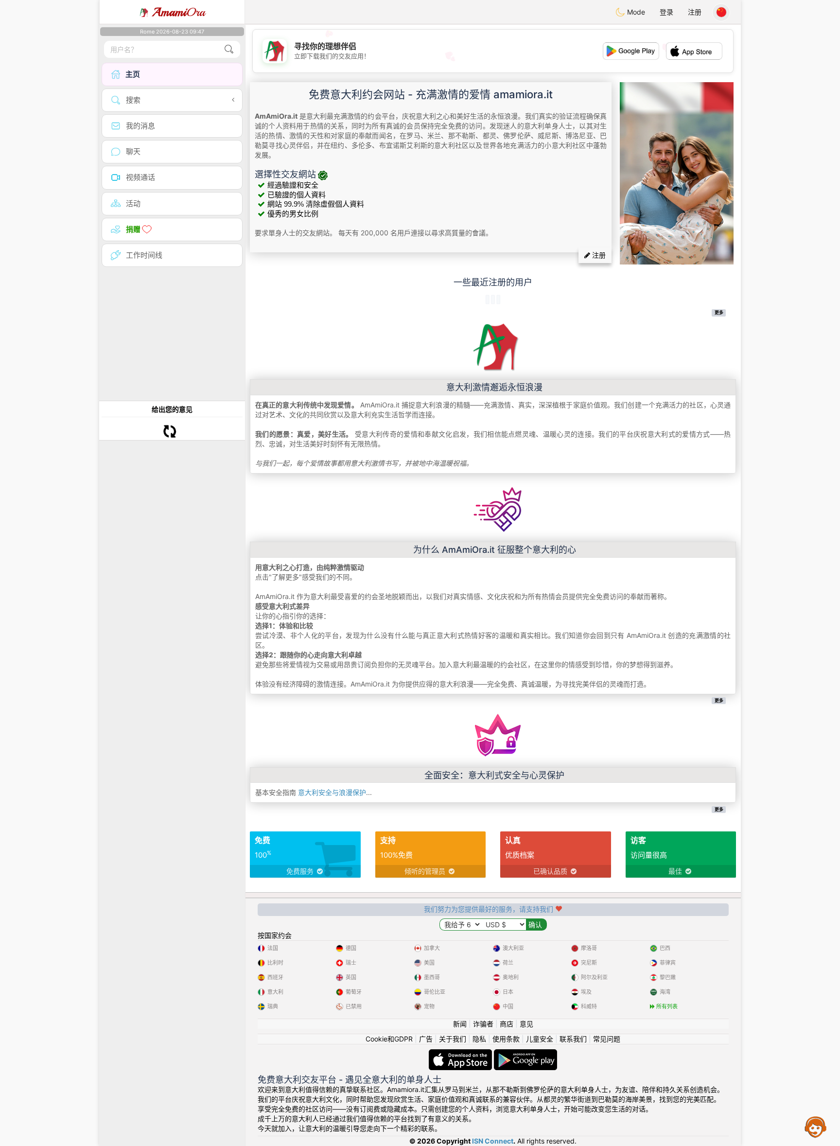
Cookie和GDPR (389, 1039)
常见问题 (606, 1039)
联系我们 (573, 1039)
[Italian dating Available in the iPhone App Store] (461, 1054)
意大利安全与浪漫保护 (332, 792)
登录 (666, 12)
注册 (694, 12)
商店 (506, 1024)
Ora (178, 12)
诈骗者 (483, 1024)
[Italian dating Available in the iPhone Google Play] (525, 1054)
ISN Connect (492, 1141)
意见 (526, 1024)
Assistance (815, 1126)
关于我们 (452, 1039)
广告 (426, 1039)
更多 (719, 312)
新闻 (460, 1024)
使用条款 (506, 1039)
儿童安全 (539, 1039)
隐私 (479, 1039)
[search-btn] (229, 49)
